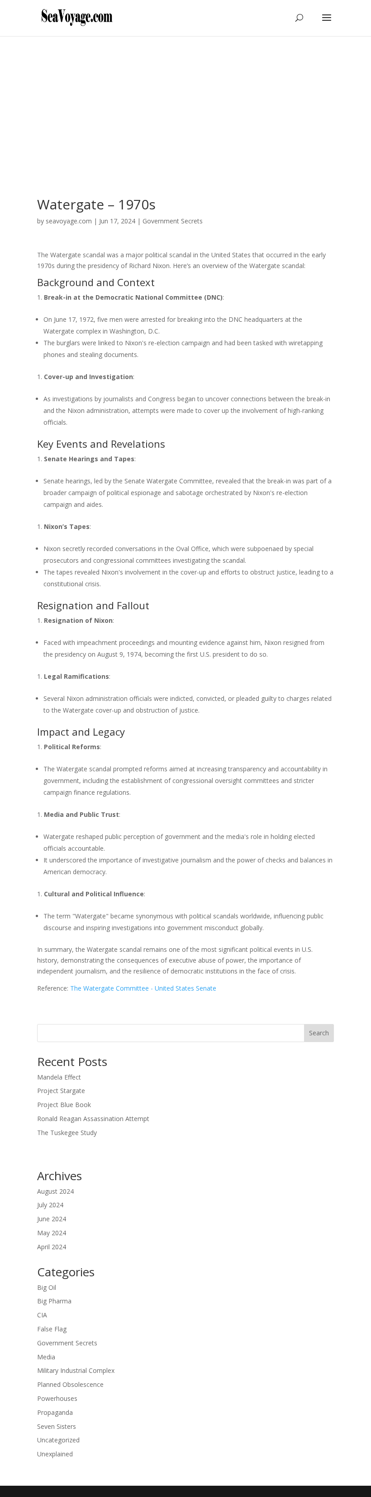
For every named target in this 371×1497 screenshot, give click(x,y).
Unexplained (55, 1454)
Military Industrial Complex (75, 1370)
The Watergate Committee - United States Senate (143, 988)
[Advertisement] (185, 104)
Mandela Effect (59, 1077)
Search (319, 1033)
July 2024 (50, 1204)
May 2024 (51, 1232)
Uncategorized (58, 1440)
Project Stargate (61, 1090)
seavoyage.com (69, 221)
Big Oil (46, 1287)
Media (46, 1357)
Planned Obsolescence (70, 1384)
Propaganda (55, 1412)
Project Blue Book (64, 1104)
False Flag (52, 1329)
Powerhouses (57, 1398)
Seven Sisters (56, 1426)
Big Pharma (54, 1301)
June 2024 (51, 1218)
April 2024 (51, 1246)
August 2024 (55, 1191)
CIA (42, 1315)
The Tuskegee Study (67, 1132)
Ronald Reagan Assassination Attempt (93, 1118)
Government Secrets (173, 221)
